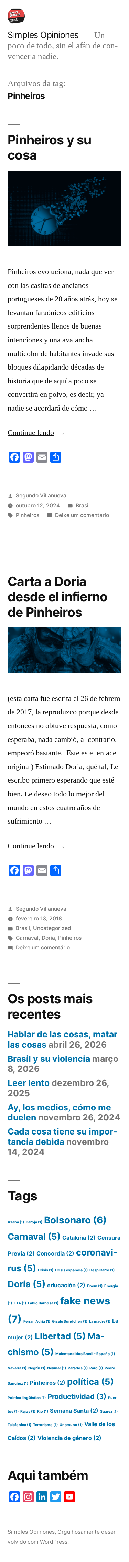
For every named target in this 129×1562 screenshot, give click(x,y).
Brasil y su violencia (49, 1059)
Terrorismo (45, 1425)
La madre (99, 1321)
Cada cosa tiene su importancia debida (62, 1136)
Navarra (17, 1368)
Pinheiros (27, 515)
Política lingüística (27, 1397)
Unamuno (71, 1425)
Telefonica (19, 1425)
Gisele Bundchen (69, 1321)
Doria (48, 938)
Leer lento (29, 1083)
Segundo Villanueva (41, 495)
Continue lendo (36, 432)
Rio (42, 1411)
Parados (78, 1368)
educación (66, 1285)
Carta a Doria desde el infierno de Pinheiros (57, 597)
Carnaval (27, 938)
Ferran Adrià (36, 1321)
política (90, 1381)
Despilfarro (102, 1270)
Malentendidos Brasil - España (85, 1354)
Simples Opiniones (43, 35)
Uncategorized (52, 928)
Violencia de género (69, 1437)
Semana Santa (74, 1410)
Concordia (55, 1253)
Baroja (34, 1222)
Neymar (56, 1368)
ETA (20, 1303)
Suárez (109, 1411)
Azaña (16, 1222)
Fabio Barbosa (43, 1303)
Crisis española (71, 1270)
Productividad (76, 1396)
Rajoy (27, 1411)
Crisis (45, 1270)
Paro (96, 1368)
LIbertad (60, 1336)
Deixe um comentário (82, 515)
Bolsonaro (75, 1220)
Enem (95, 1286)
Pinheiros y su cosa (50, 147)
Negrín (36, 1368)
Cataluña (79, 1237)
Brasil (83, 505)
